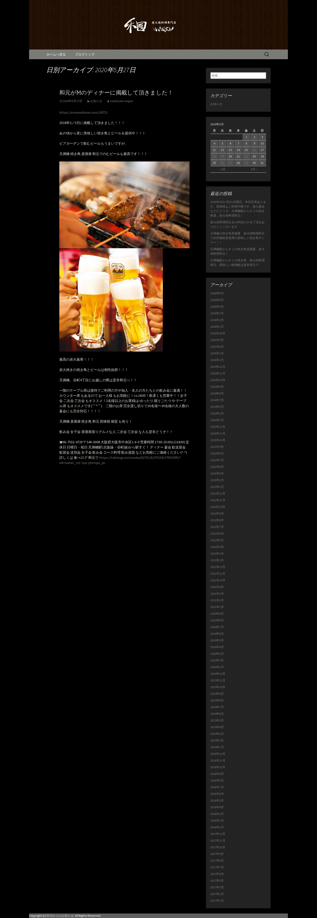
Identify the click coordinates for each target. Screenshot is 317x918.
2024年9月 (217, 387)
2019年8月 (217, 700)
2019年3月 (217, 734)
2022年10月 (217, 507)
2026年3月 (217, 313)
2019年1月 (217, 747)
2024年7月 (217, 400)
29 (246, 163)
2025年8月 (217, 347)
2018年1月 (217, 827)
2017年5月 (217, 880)
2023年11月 (217, 433)
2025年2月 (217, 353)
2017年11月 (217, 840)
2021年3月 (217, 593)
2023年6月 (217, 467)
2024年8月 (217, 393)
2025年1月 (217, 360)
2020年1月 (217, 667)
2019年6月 (217, 714)
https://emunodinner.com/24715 (83, 112)
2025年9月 (217, 340)
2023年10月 (217, 440)
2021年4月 (217, 587)
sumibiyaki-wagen (121, 101)
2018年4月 (217, 807)
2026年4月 (217, 307)
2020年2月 (217, 660)
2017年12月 (217, 834)
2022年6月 (217, 533)
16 (254, 150)
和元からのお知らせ (60, 916)
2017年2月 (217, 894)
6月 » (254, 169)
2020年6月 (217, 634)
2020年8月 (217, 620)
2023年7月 (217, 460)
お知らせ (96, 101)
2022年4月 (217, 547)
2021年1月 (217, 607)
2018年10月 (217, 767)
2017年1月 (217, 900)
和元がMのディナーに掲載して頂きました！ (116, 92)
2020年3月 (217, 654)
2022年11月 (217, 500)
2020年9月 (217, 614)
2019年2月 (217, 740)
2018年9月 (217, 774)
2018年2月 (217, 820)
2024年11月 (217, 373)
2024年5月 (217, 407)
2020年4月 (217, 647)
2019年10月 (217, 687)
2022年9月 (217, 513)
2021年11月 (217, 573)
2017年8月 (217, 860)
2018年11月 (217, 760)
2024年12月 (217, 367)
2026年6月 (217, 300)
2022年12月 (217, 493)
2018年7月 (217, 787)
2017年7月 (217, 867)
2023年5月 (217, 473)
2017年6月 (217, 874)
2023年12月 (217, 427)
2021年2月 (217, 600)
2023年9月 (217, 447)
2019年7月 (217, 707)
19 (222, 156)
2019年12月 (217, 674)
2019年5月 (217, 720)
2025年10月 (217, 333)
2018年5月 (217, 800)
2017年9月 (217, 854)
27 (230, 163)
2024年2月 (217, 413)
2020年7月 (217, 627)
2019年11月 (217, 680)
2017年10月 (217, 847)
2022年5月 (217, 540)
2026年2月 (217, 320)
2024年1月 (217, 420)
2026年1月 (217, 327)
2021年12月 (217, 567)
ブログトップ (84, 54)
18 (214, 156)
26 (222, 163)
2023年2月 (217, 480)
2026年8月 (217, 293)
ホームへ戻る (56, 54)
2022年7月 (217, 527)
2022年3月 (217, 553)
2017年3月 (217, 887)
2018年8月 (217, 780)
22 (246, 156)
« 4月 (222, 169)
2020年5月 (217, 640)
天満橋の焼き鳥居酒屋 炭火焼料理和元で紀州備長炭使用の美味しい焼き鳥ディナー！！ (237, 237)
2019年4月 (217, 727)
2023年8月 (217, 453)
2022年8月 (217, 520)
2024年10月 (217, 380)
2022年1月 (217, 560)
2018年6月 (217, 794)
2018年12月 (217, 754)
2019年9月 (217, 694)
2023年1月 (217, 487)
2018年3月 (217, 814)
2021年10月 (217, 580)
